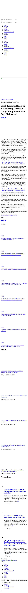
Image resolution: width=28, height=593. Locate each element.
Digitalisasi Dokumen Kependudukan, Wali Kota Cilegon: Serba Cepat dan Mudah (12, 470)
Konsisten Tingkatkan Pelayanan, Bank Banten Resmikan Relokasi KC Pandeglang (12, 371)
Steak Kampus (9, 215)
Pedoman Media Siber (9, 586)
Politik (5, 33)
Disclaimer (6, 585)
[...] (18, 501)
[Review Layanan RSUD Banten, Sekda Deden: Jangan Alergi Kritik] (13, 512)
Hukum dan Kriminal (9, 32)
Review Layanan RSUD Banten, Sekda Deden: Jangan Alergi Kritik (14, 516)
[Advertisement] (14, 67)
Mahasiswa (3, 215)
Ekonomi (6, 26)
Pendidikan (6, 30)
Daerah (5, 28)
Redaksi (5, 584)
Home (5, 25)
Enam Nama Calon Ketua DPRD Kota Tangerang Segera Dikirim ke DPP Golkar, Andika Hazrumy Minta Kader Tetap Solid (15, 542)
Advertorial (6, 588)
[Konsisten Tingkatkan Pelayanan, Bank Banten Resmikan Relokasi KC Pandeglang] (13, 486)
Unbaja (15, 215)
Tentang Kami (7, 582)
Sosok (5, 37)
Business (6, 99)
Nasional (6, 29)
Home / (2, 99)
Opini (5, 36)
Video (5, 38)
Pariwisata (6, 34)
